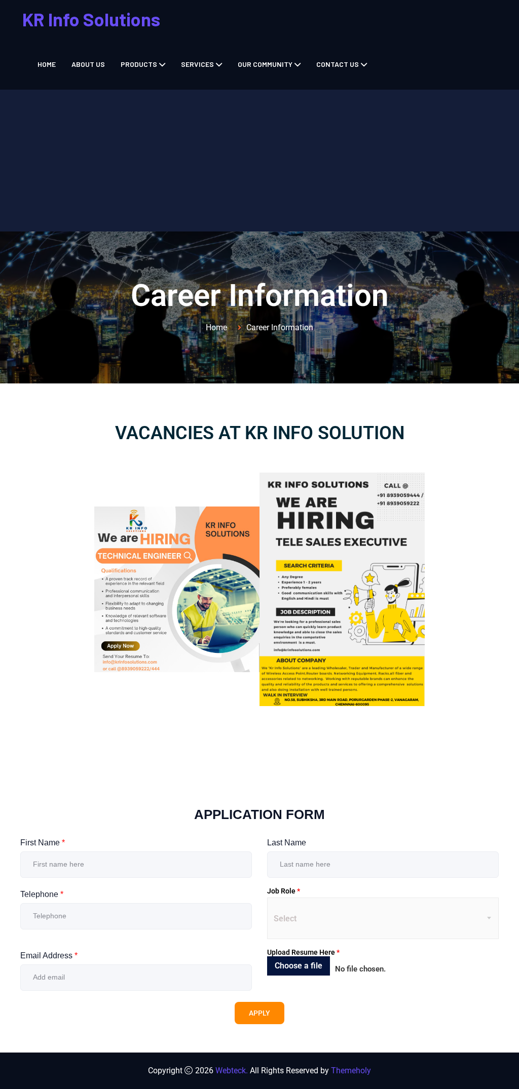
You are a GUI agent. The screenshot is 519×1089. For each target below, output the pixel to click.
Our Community (265, 64)
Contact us (337, 64)
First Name (42, 842)
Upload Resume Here (303, 952)
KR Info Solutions (91, 19)
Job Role (283, 891)
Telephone (41, 894)
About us (88, 64)
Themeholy (351, 1070)
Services (197, 64)
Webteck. (231, 1070)
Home (47, 64)
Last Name (286, 842)
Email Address (49, 955)
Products (139, 64)
